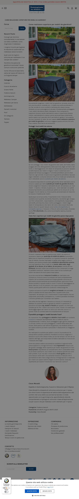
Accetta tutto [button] (32, 491)
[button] (39, 495)
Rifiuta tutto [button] (47, 491)
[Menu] (10, 478)
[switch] (6, 492)
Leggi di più (50, 487)
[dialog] (39, 489)
